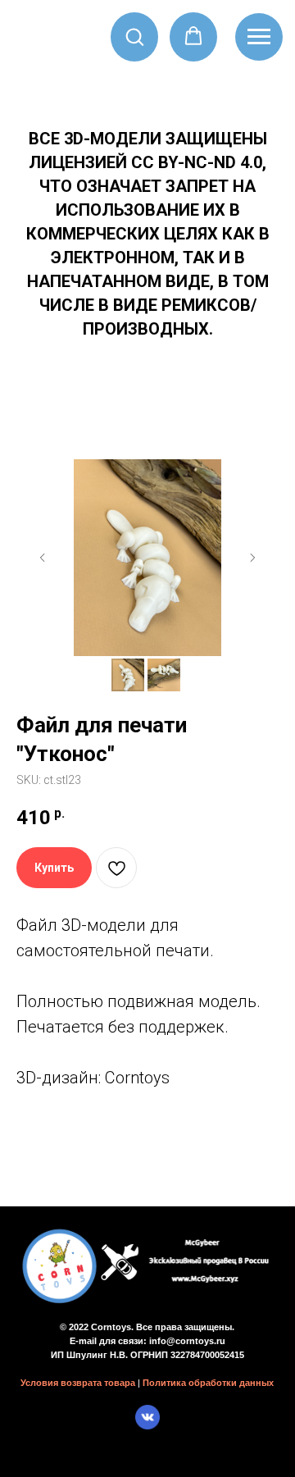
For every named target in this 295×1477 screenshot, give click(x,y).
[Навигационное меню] (258, 37)
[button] (134, 36)
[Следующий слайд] (252, 558)
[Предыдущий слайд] (42, 558)
